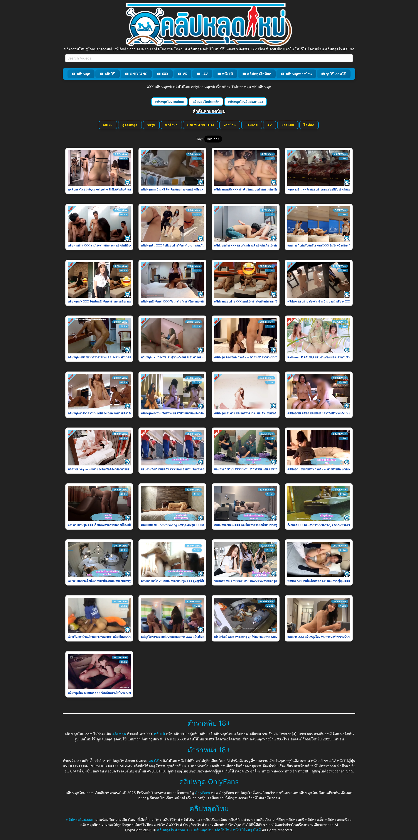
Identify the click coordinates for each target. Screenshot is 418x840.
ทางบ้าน (230, 125)
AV (269, 125)
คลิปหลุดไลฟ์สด (259, 74)
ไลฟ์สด (309, 125)
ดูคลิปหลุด (130, 125)
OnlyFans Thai (200, 125)
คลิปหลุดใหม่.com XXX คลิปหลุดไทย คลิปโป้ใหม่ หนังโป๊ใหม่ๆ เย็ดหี (209, 830)
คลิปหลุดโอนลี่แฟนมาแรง (245, 102)
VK (185, 74)
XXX (165, 74)
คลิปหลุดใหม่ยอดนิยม (169, 102)
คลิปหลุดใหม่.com (80, 819)
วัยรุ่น (151, 125)
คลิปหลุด (83, 74)
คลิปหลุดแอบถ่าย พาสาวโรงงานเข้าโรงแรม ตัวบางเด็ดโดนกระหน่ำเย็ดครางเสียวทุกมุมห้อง (122, 357)
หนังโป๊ (227, 74)
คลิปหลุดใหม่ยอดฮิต (206, 102)
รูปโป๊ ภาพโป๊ (336, 74)
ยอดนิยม (287, 125)
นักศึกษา (171, 125)
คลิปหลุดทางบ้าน (299, 74)
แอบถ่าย (252, 125)
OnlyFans (138, 74)
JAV (204, 74)
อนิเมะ (108, 125)
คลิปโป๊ (109, 74)
